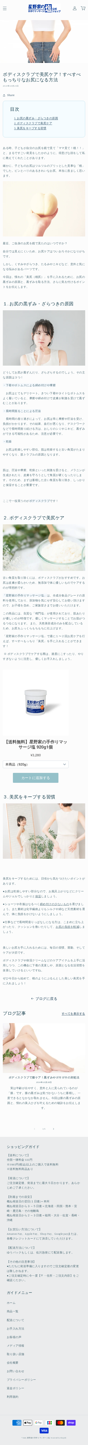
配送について (15, 1320)
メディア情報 (15, 1345)
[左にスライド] (34, 1129)
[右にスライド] (53, 1129)
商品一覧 (13, 1311)
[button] (4, 8)
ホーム (11, 1303)
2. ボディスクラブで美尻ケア (33, 123)
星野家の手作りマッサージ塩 (38, 1438)
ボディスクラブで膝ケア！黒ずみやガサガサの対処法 (44, 1077)
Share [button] (10, 95)
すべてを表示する (73, 1013)
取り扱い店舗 (15, 1354)
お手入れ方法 (15, 1328)
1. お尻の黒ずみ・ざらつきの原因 (36, 118)
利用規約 (13, 1396)
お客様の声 (14, 1337)
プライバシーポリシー (21, 1379)
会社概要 (13, 1362)
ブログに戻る (46, 998)
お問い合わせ (15, 1371)
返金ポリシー (15, 1388)
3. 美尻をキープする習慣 (30, 128)
